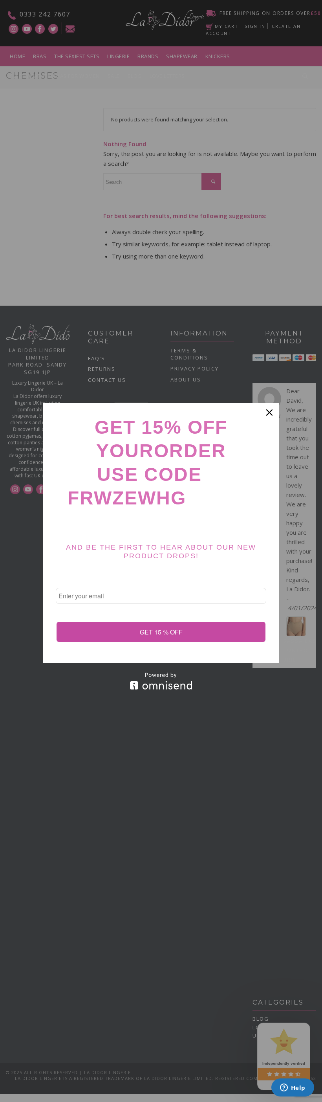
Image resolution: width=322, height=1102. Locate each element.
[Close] (269, 412)
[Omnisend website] (161, 681)
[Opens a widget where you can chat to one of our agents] (292, 1088)
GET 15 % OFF (161, 631)
